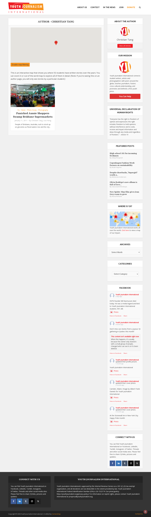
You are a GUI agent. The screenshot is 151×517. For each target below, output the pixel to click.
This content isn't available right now (125, 336)
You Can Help (125, 96)
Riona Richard (117, 196)
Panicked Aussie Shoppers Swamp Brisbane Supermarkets (32, 114)
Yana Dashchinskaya (119, 187)
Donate (131, 7)
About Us (82, 7)
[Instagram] (131, 463)
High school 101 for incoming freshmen (123, 154)
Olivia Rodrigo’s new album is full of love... (123, 183)
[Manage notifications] (145, 512)
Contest (95, 7)
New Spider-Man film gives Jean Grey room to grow (124, 193)
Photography (43, 110)
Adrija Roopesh (117, 158)
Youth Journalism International (127, 294)
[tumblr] (125, 463)
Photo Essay (32, 110)
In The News (109, 7)
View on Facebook (115, 316)
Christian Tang (36, 120)
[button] (56, 43)
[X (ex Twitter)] (137, 463)
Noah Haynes (117, 167)
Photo (116, 312)
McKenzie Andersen (119, 177)
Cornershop (56, 514)
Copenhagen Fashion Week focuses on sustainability (122, 164)
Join (121, 7)
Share (125, 316)
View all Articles (125, 46)
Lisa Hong (47, 120)
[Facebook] (112, 463)
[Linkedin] (118, 463)
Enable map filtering (20, 65)
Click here (125, 230)
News (23, 110)
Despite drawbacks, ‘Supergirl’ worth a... (123, 173)
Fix (18, 110)
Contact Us (139, 514)
